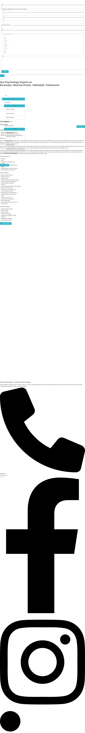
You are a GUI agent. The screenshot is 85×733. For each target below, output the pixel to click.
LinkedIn (5, 41)
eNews (5, 38)
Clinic (5, 49)
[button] (6, 96)
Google (5, 40)
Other (5, 52)
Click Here (2, 476)
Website (5, 46)
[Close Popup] (2, 75)
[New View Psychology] (5, 92)
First (4, 16)
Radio (5, 51)
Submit (5, 71)
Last (3, 21)
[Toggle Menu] (13, 99)
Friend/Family (6, 44)
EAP (5, 43)
